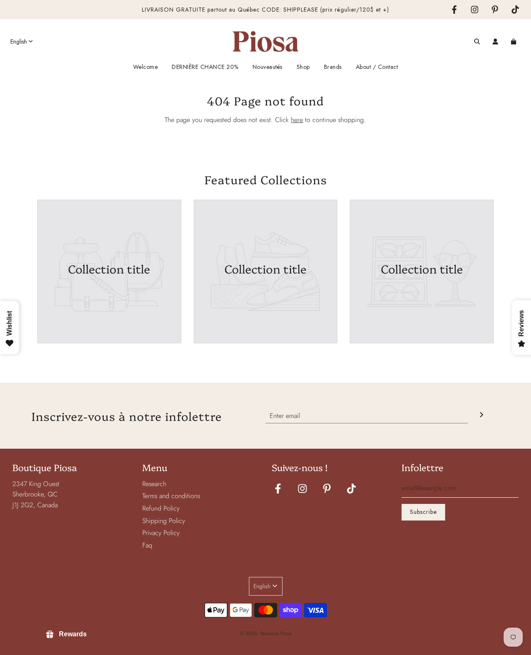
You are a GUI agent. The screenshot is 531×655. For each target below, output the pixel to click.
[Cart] (514, 41)
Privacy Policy (161, 533)
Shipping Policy (163, 520)
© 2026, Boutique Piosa (266, 633)
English (18, 41)
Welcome (145, 67)
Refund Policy (161, 508)
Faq (147, 545)
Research (154, 484)
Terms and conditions (171, 496)
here (297, 120)
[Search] (477, 41)
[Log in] (495, 41)
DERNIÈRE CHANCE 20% (205, 67)
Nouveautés (268, 67)
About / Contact (377, 67)
